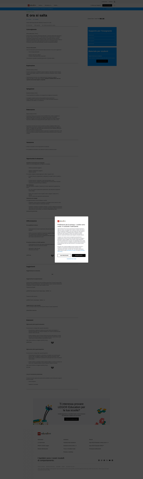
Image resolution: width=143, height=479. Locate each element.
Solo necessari (64, 255)
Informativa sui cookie (71, 250)
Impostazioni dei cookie (71, 258)
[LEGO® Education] (62, 221)
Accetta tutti (78, 255)
